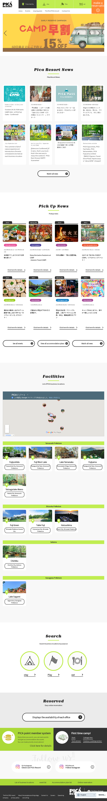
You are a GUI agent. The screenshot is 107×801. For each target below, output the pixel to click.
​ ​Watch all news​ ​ (52, 174)
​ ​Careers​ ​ (52, 795)
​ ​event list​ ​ (43, 782)
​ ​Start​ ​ (73, 737)
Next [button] (98, 31)
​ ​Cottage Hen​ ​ (88, 737)
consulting (25, 798)
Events (27, 11)
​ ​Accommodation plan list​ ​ (62, 782)
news (21, 11)
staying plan (37, 11)
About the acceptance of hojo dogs (28, 795)
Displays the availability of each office (51, 717)
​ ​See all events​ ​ (17, 343)
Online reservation (85, 782)
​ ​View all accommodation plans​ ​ (52, 343)
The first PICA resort (52, 11)
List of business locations (24, 782)
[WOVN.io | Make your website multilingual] (101, 795)
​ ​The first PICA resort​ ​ (9, 795)
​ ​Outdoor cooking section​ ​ (92, 741)
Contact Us (66, 11)
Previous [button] (5, 31)
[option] (53, 33)
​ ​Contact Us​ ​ (44, 795)
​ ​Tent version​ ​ (76, 741)
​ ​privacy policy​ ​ (15, 798)
